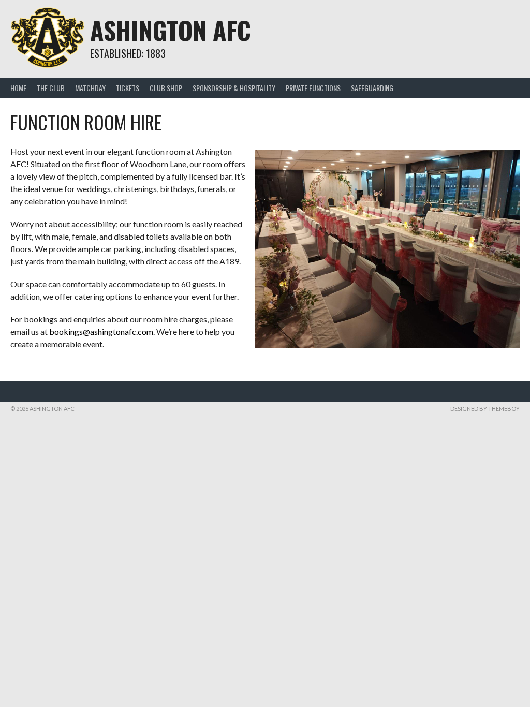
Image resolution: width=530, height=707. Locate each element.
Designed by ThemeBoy (485, 408)
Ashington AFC (170, 29)
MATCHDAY (90, 87)
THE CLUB (51, 87)
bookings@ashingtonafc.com (101, 331)
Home (18, 87)
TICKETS (127, 87)
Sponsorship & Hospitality (234, 87)
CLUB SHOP (166, 87)
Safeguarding (372, 87)
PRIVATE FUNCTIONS (313, 87)
